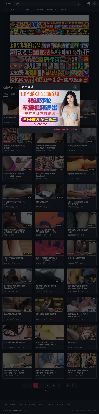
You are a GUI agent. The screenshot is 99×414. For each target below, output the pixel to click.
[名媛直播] (49, 207)
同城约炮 (74, 129)
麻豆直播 (65, 129)
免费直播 (57, 129)
